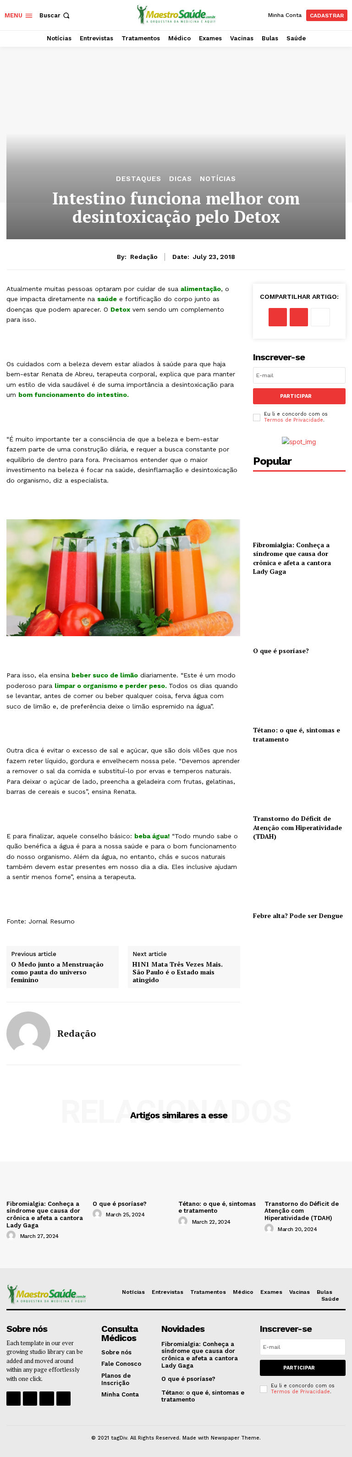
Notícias (218, 179)
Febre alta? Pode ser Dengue (298, 915)
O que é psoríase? (281, 650)
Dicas (180, 179)
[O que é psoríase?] (299, 613)
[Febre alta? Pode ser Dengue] (299, 878)
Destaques (138, 179)
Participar (296, 396)
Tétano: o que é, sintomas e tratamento (217, 1207)
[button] (55, 15)
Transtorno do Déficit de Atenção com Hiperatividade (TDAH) (297, 827)
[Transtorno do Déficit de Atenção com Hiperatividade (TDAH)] (299, 780)
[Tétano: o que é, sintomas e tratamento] (299, 692)
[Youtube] (63, 1398)
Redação (144, 256)
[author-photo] (12, 1236)
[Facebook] (278, 317)
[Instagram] (30, 1398)
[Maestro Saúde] (177, 14)
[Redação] (28, 1034)
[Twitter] (299, 317)
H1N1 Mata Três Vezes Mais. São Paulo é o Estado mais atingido (177, 972)
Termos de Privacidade (293, 420)
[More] (320, 317)
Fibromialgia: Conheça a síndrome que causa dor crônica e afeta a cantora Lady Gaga (292, 558)
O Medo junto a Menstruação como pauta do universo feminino (57, 972)
